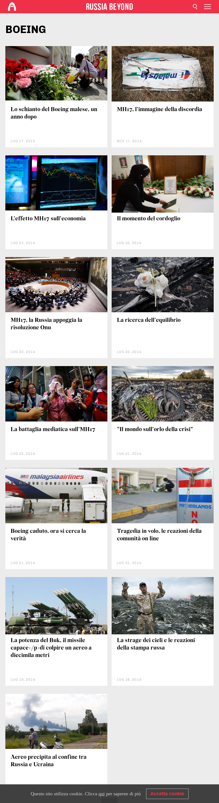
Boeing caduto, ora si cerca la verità (48, 535)
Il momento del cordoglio (148, 219)
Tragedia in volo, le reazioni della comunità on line (159, 535)
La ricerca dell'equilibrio (149, 320)
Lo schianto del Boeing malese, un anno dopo (54, 113)
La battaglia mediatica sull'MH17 (53, 430)
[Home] (12, 6)
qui (102, 793)
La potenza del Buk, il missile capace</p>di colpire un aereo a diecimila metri (51, 648)
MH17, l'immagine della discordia (159, 110)
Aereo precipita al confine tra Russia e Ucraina (49, 761)
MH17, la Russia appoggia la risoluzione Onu (46, 324)
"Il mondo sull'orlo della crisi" (155, 430)
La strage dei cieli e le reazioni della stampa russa (156, 644)
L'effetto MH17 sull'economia (48, 219)
